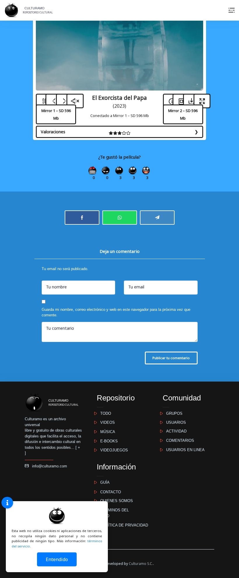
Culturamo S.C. (141, 563)
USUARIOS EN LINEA (184, 450)
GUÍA (103, 482)
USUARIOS (174, 422)
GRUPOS (172, 413)
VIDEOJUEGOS (112, 450)
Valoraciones (53, 131)
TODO (104, 413)
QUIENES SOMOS (115, 501)
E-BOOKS (107, 441)
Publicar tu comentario (171, 358)
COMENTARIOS (178, 440)
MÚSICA (106, 432)
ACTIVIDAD (175, 431)
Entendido (57, 559)
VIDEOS (106, 422)
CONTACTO (109, 492)
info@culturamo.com (48, 466)
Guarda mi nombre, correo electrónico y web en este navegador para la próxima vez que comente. (116, 312)
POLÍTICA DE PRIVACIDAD (122, 525)
